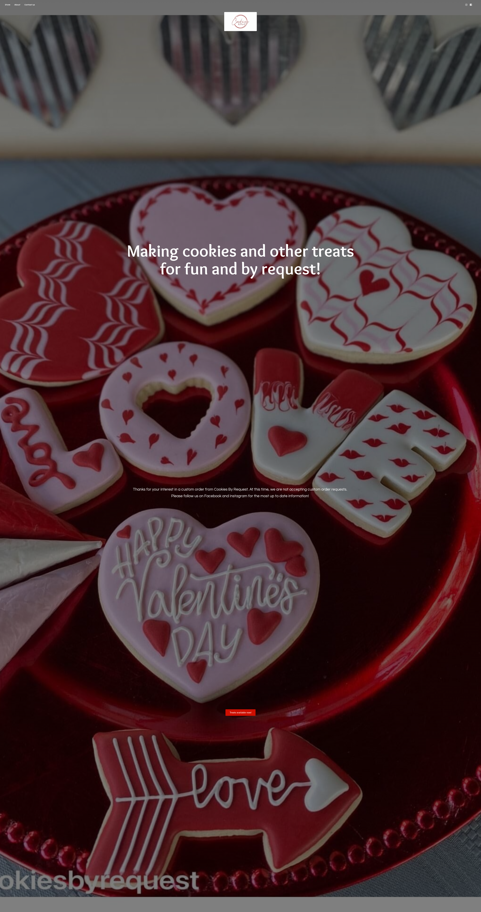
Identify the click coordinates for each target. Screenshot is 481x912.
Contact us (29, 5)
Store (7, 5)
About (17, 5)
